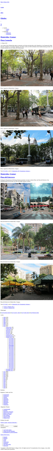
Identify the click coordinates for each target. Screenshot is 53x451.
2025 (4, 387)
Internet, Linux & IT (7, 413)
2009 (4, 323)
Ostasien (5, 397)
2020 (4, 381)
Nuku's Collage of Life (5, 2)
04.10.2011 (11, 342)
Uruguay (13, 37)
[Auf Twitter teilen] (24, 312)
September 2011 (9, 335)
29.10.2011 (11, 365)
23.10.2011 (11, 359)
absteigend (8, 32)
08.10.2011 (11, 347)
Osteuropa (5, 398)
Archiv (2, 7)
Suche (4, 440)
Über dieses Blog (7, 444)
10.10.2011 (11, 349)
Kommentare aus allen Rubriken (10, 432)
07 (3, 171)
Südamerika (5, 399)
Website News (6, 417)
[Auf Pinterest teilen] (34, 312)
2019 (4, 380)
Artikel (7, 29)
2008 (4, 322)
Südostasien (5, 402)
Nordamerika (6, 394)
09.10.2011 (11, 348)
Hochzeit (5, 410)
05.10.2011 (11, 343)
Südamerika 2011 (16, 171)
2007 (4, 321)
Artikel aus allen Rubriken (9, 431)
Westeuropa (5, 404)
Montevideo (5, 37)
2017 (4, 377)
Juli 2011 (8, 333)
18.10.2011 (11, 353)
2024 (4, 386)
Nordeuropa (6, 396)
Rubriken (5, 438)
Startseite (5, 437)
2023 (4, 385)
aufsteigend (8, 34)
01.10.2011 (11, 338)
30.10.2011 (11, 366)
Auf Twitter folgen (7, 429)
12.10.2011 (11, 350)
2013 (4, 373)
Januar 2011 (8, 327)
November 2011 (9, 369)
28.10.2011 (11, 364)
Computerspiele (6, 409)
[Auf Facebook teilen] (5, 312)
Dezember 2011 (9, 370)
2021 (4, 382)
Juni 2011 (8, 332)
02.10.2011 (11, 339)
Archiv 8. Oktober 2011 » (9, 306)
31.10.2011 (11, 368)
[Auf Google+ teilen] (15, 312)
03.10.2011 (11, 340)
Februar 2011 (9, 328)
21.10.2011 (11, 356)
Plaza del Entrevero (8, 177)
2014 (4, 374)
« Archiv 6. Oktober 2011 (8, 308)
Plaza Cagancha (6, 40)
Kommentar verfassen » (25, 171)
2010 (4, 324)
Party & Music (6, 415)
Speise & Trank (6, 416)
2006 (4, 319)
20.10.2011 (11, 355)
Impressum (5, 445)
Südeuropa (5, 400)
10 (4, 171)
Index (7, 30)
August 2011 (9, 334)
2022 (4, 384)
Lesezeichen (6, 442)
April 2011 (8, 329)
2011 (2, 13)
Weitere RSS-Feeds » (5, 434)
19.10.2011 (11, 354)
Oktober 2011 (9, 337)
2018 (4, 379)
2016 (4, 376)
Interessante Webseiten (8, 411)
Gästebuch (5, 443)
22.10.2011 (11, 358)
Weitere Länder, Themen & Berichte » (9, 422)
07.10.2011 (11, 345)
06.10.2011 (11, 344)
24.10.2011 (11, 360)
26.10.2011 (11, 363)
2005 (4, 318)
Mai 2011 (8, 331)
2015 (4, 375)
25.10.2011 (11, 361)
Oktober (4, 18)
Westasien (5, 403)
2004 (4, 317)
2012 (4, 371)
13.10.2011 (11, 352)
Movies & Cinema (7, 414)
